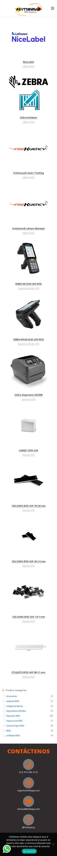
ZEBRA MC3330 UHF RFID (28, 283)
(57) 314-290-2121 (28, 772)
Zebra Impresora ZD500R (29, 394)
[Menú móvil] (52, 8)
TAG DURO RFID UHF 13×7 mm (28, 616)
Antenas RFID (12, 701)
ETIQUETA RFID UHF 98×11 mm (28, 672)
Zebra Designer (28, 117)
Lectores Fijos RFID (15, 725)
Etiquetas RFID (28, 454)
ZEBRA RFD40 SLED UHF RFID (28, 339)
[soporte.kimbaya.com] (28, 782)
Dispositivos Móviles (26, 288)
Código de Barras (14, 706)
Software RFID (28, 66)
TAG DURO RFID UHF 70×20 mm (29, 505)
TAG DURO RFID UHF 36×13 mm (29, 561)
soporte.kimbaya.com (28, 790)
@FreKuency (28, 827)
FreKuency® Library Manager (28, 228)
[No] (53, 844)
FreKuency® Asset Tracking (28, 172)
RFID (37, 288)
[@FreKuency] (28, 819)
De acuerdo (29, 851)
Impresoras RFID (29, 399)
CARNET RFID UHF (28, 450)
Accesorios (11, 696)
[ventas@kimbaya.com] (28, 801)
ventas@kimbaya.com (28, 808)
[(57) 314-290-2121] (28, 764)
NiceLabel (28, 61)
